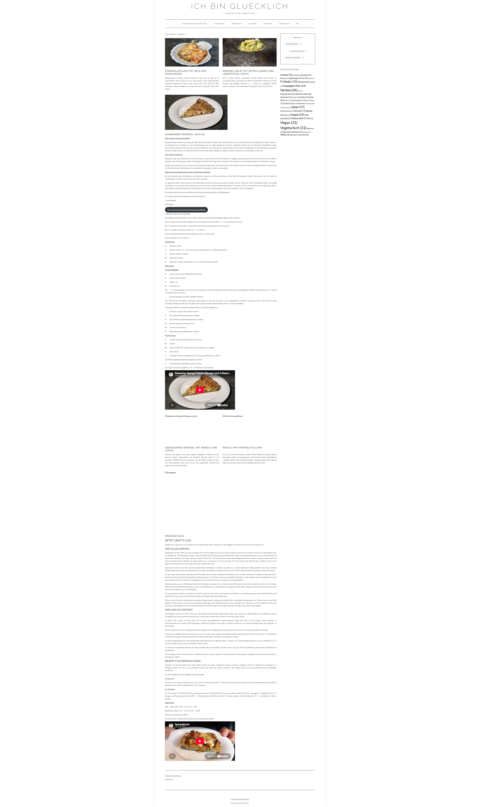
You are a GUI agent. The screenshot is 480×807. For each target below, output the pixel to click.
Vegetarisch (293, 128)
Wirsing (294, 135)
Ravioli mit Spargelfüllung (242, 447)
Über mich (284, 23)
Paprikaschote (297, 100)
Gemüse (303, 81)
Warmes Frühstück (292, 132)
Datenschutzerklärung (173, 776)
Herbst (288, 90)
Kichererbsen (303, 94)
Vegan (289, 122)
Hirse (300, 91)
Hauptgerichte (294, 85)
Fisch (304, 78)
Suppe (297, 114)
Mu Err (287, 100)
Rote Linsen (286, 107)
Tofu (310, 118)
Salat (298, 107)
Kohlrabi (285, 97)
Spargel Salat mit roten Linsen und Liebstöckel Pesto (248, 72)
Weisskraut (306, 132)
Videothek (219, 23)
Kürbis (303, 97)
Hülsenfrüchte (288, 94)
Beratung (237, 23)
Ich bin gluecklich (240, 6)
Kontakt (268, 23)
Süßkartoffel (298, 118)
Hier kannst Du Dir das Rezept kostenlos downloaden (186, 210)
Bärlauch (284, 78)
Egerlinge (294, 78)
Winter (285, 134)
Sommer (299, 110)
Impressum (169, 779)
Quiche (287, 103)
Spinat (286, 115)
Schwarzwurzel (287, 111)
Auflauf (286, 74)
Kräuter (295, 97)
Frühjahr (289, 81)
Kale (232, 803)
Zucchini (303, 135)
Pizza (307, 100)
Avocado (296, 75)
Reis (295, 103)
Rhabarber (303, 103)
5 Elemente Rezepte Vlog (194, 23)
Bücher (252, 23)
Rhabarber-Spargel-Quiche (185, 134)
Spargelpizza (174, 536)
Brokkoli (306, 75)
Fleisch (311, 78)
